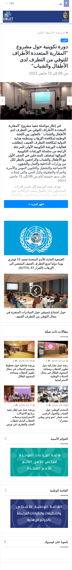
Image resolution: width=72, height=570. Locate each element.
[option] (36, 101)
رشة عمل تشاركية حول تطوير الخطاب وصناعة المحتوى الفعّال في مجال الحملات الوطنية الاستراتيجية (54, 372)
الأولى (40, 32)
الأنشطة (49, 32)
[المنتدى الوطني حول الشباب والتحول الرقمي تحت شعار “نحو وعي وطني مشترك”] (53, 393)
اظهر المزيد (37, 204)
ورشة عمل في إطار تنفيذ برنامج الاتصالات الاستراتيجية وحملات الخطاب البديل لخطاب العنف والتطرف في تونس (20, 417)
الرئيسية (61, 32)
